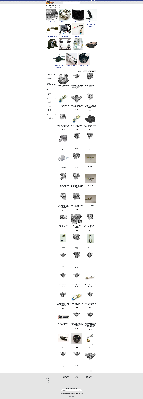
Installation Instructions (89, 376)
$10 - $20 (49, 101)
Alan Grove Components (51, 91)
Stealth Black (50, 118)
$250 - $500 (50, 106)
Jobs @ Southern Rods (66, 376)
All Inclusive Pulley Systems (51, 84)
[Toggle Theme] (91, 0)
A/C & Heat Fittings (50, 75)
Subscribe (80, 390)
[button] (47, 0)
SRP (49, 94)
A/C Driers (48, 79)
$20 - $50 (49, 102)
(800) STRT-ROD (47, 378)
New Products (76, 376)
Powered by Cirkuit (71, 396)
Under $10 (50, 99)
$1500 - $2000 (50, 110)
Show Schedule (65, 377)
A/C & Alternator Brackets (51, 74)
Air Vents (48, 83)
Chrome (49, 117)
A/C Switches (49, 82)
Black (49, 115)
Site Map (82, 393)
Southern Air (50, 93)
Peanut (49, 123)
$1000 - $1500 (50, 109)
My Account (76, 377)
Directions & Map (88, 377)
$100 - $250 (50, 105)
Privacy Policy (78, 393)
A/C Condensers (49, 78)
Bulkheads (48, 87)
